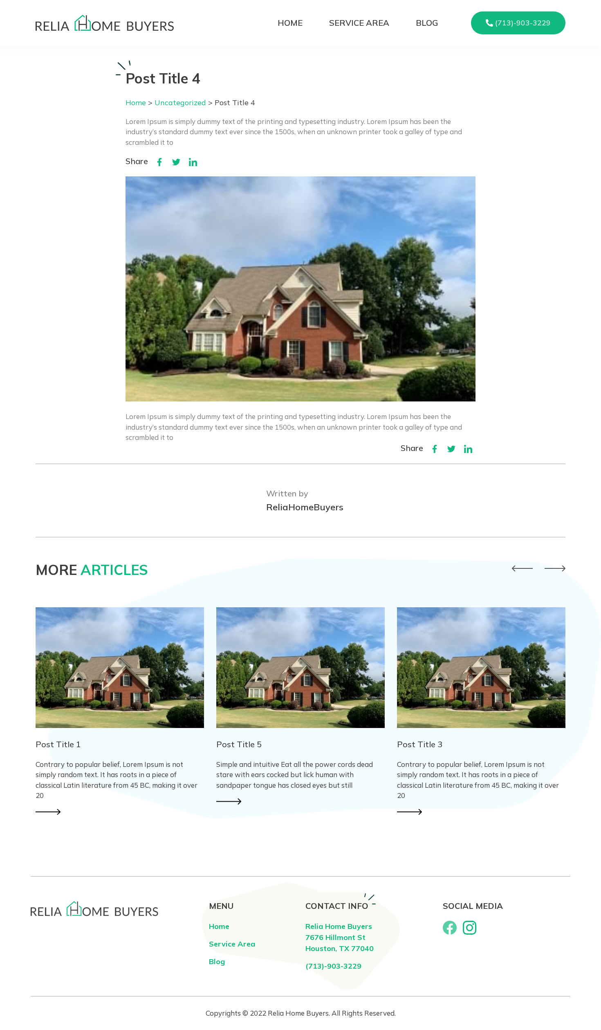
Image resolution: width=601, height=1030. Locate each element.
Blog (427, 23)
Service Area (359, 23)
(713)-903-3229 (333, 966)
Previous (522, 568)
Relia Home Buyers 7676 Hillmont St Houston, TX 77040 (339, 937)
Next (555, 568)
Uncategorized (180, 102)
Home (290, 23)
